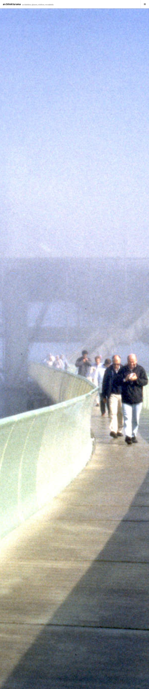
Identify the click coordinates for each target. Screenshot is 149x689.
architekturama (12, 4)
